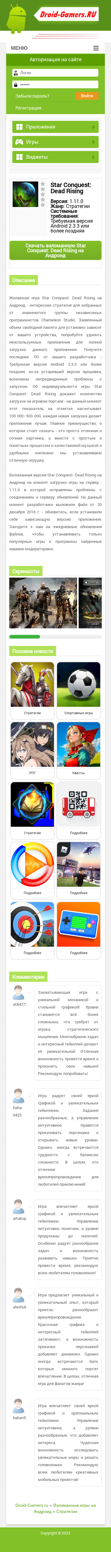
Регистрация (28, 108)
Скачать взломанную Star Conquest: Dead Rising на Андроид (56, 250)
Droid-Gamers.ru (31, 1505)
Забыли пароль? (32, 96)
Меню (19, 48)
